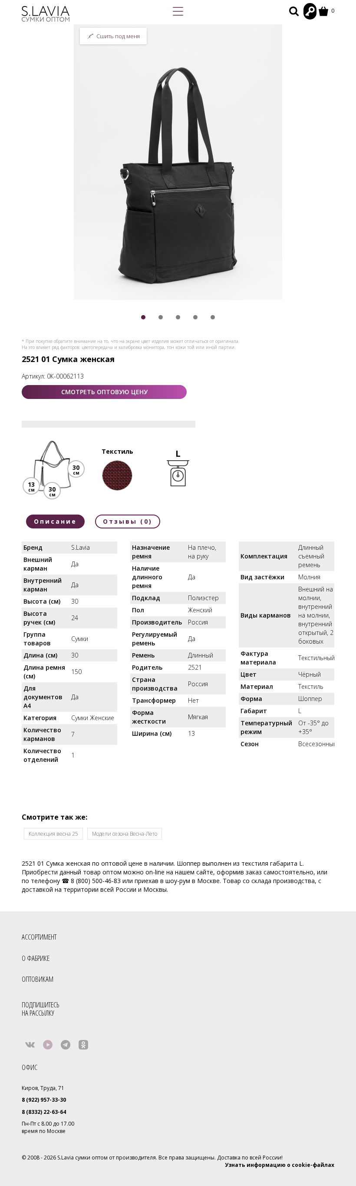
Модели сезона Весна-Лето (124, 833)
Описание (55, 521)
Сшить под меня (118, 36)
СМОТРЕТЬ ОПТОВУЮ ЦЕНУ (104, 392)
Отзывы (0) (127, 521)
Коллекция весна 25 (53, 833)
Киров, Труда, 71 (43, 1088)
